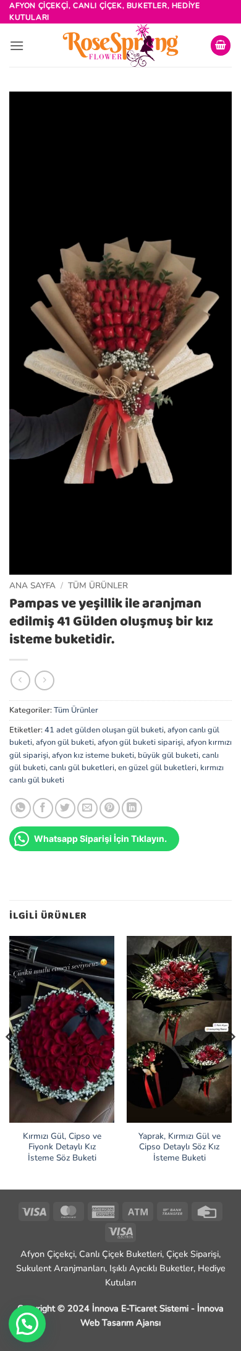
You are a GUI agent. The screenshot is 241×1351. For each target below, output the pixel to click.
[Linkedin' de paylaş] (132, 808)
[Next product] (20, 680)
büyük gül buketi (168, 755)
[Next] (231, 1061)
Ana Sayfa (32, 585)
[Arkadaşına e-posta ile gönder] (87, 808)
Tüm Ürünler (98, 585)
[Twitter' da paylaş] (65, 808)
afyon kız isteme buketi (93, 755)
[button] (16, 45)
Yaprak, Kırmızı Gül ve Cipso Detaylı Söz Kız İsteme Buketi (179, 1147)
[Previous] (9, 1061)
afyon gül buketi (65, 742)
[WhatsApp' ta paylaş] (21, 808)
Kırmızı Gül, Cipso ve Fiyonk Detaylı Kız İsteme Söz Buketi (62, 1147)
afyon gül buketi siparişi (140, 742)
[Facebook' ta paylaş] (43, 808)
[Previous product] (44, 680)
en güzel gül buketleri (157, 767)
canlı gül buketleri (81, 767)
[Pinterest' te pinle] (109, 808)
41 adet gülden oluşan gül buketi (104, 730)
